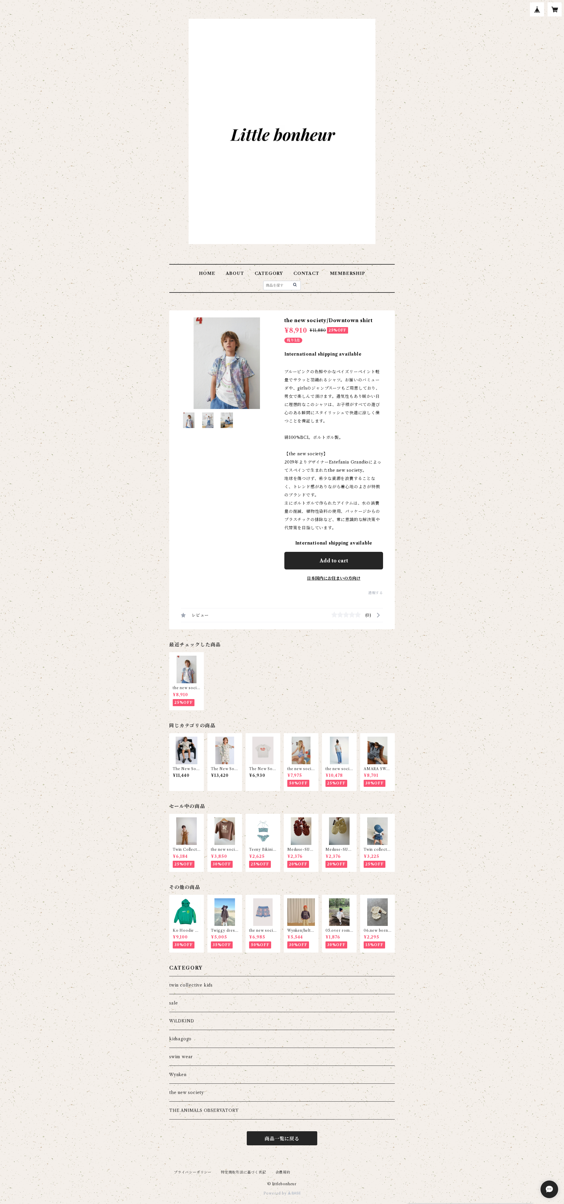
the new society (186, 1092)
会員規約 (283, 1172)
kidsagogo (180, 1038)
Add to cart (334, 561)
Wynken (178, 1074)
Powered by (275, 1193)
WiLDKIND (181, 1021)
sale (173, 1003)
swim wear (181, 1056)
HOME (207, 273)
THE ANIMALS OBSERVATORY (203, 1110)
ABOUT (235, 273)
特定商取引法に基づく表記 (243, 1172)
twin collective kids (191, 985)
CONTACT (306, 273)
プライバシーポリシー (193, 1172)
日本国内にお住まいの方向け (333, 578)
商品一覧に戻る (282, 1139)
